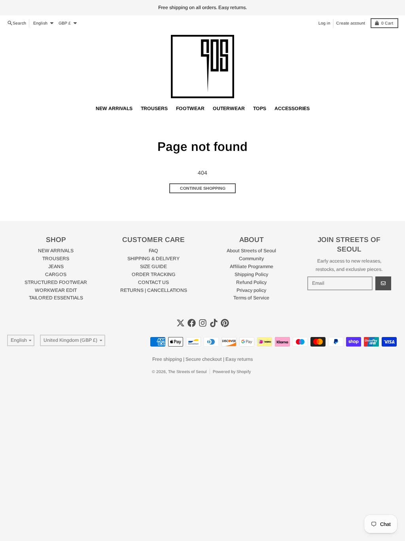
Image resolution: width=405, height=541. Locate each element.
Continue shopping (202, 188)
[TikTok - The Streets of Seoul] (214, 323)
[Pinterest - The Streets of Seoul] (225, 323)
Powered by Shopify (232, 371)
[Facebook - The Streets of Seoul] (191, 323)
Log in (324, 23)
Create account (350, 23)
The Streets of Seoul (187, 371)
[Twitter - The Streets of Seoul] (180, 323)
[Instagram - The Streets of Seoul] (203, 323)
